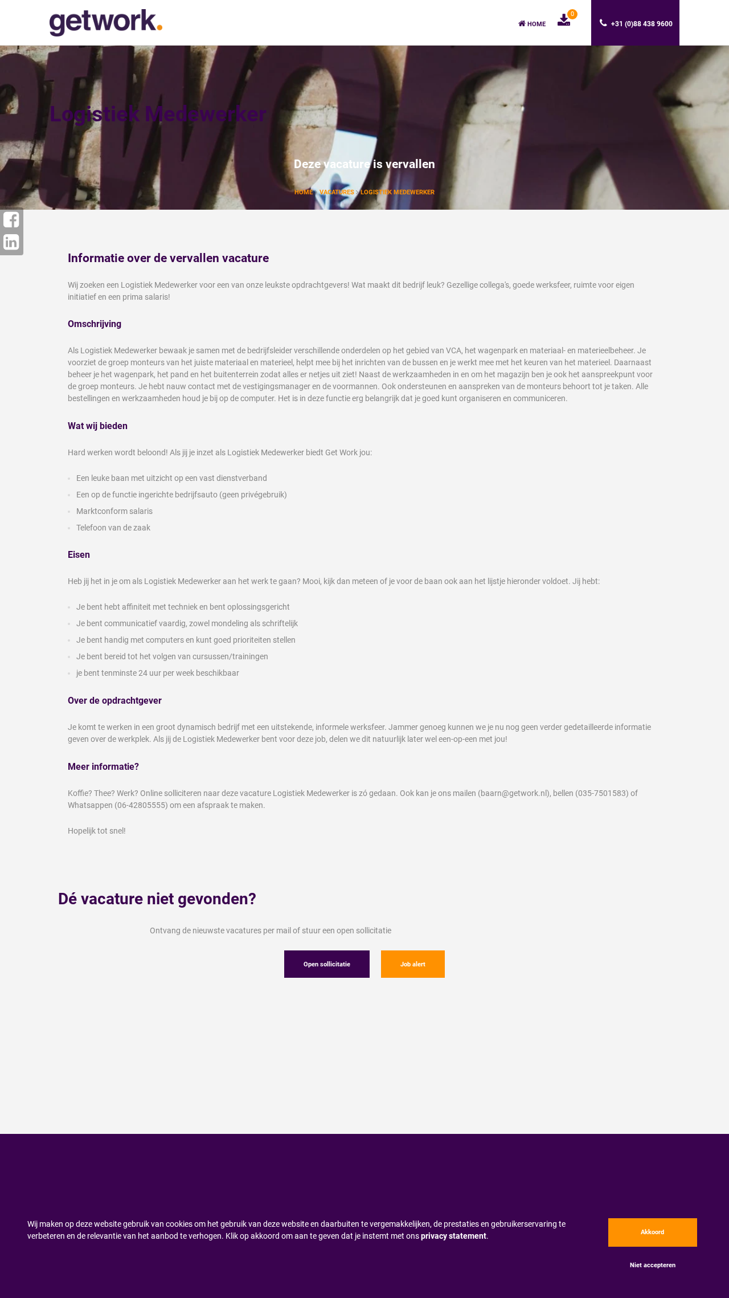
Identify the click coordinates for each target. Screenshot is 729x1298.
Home (536, 24)
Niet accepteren (652, 1265)
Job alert (412, 964)
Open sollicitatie (327, 964)
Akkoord (652, 1232)
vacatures (338, 192)
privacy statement (453, 1235)
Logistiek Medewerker (398, 192)
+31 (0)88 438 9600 (641, 24)
